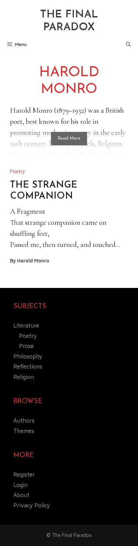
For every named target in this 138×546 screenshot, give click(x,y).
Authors (23, 420)
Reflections (27, 366)
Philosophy (27, 356)
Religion (23, 377)
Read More (69, 138)
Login (20, 485)
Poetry (17, 171)
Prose (26, 346)
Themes (23, 431)
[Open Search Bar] (128, 44)
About (21, 495)
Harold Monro (33, 260)
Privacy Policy (31, 505)
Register (24, 474)
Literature (26, 325)
